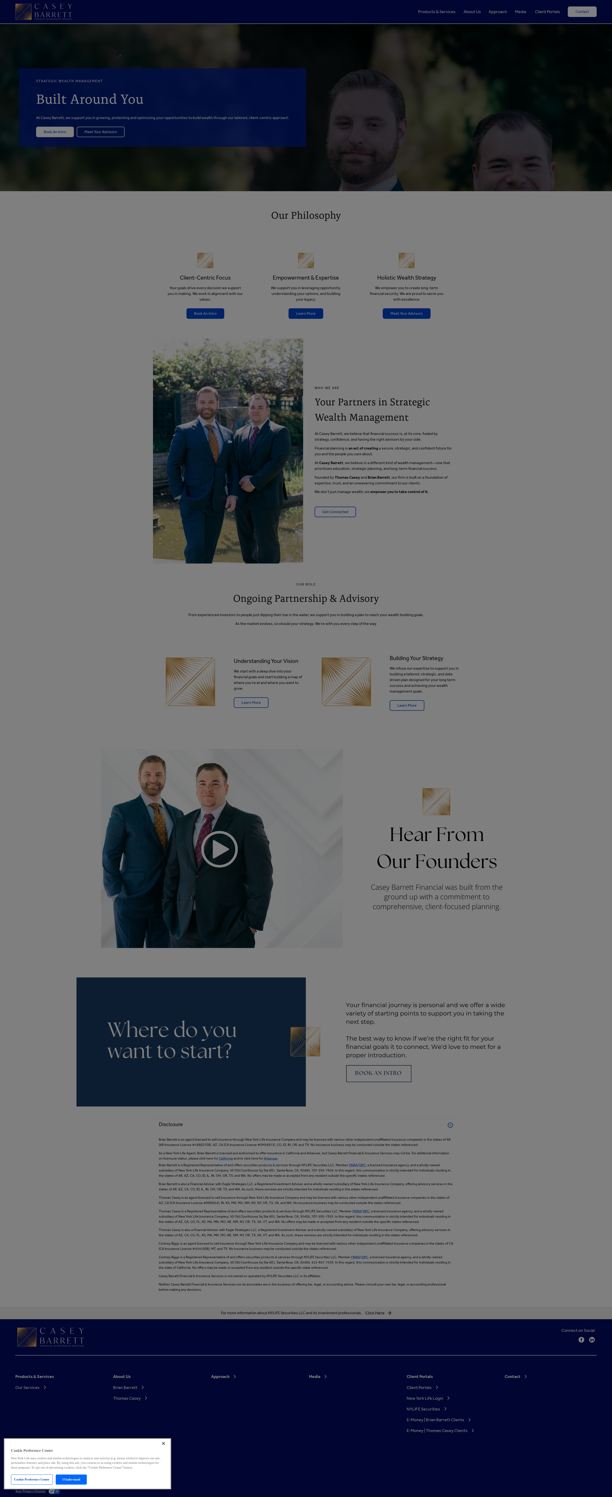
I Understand (71, 1479)
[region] (87, 1463)
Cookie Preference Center (31, 1479)
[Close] (163, 1443)
